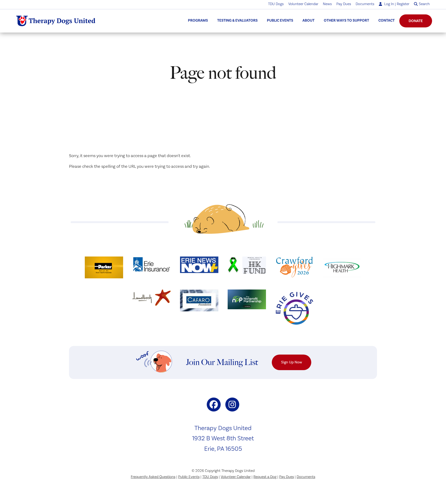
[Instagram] (232, 404)
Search (424, 4)
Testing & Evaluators (237, 20)
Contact (386, 20)
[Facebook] (214, 404)
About (308, 20)
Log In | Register (396, 4)
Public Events (280, 20)
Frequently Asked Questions (153, 476)
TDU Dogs (276, 4)
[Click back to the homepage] (56, 21)
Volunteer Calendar (303, 4)
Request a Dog (264, 476)
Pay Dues (343, 4)
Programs (198, 20)
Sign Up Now (291, 362)
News (327, 4)
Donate (416, 21)
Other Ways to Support (346, 20)
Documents (365, 4)
